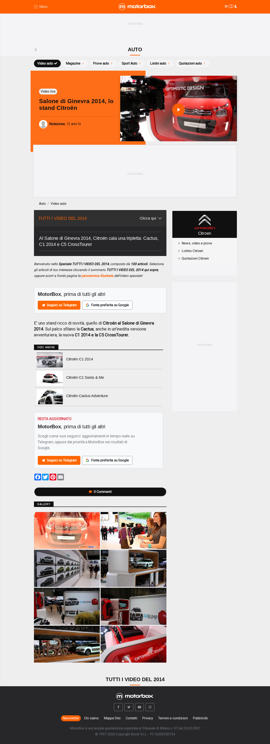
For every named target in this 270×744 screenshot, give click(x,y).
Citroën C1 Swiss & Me (85, 377)
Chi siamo (91, 718)
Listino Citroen (192, 251)
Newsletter (71, 718)
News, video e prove (197, 243)
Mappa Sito (112, 718)
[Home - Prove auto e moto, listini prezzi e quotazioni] (138, 6)
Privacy (147, 718)
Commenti (103, 492)
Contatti (131, 718)
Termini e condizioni (173, 718)
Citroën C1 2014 (79, 359)
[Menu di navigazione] (40, 7)
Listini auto (158, 63)
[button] (118, 707)
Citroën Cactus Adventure (87, 396)
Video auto (45, 63)
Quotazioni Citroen (195, 258)
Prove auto (101, 63)
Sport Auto (129, 63)
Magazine (73, 63)
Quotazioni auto (190, 63)
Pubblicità (200, 718)
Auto (42, 204)
